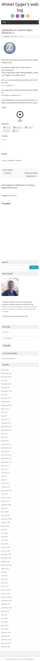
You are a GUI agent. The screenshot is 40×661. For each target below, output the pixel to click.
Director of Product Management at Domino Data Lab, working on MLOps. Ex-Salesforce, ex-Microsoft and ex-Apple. (19, 309)
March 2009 (5, 512)
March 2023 (5, 370)
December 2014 (6, 423)
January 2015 (5, 419)
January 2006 (5, 636)
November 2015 (6, 398)
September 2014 (6, 430)
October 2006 (5, 604)
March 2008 (5, 544)
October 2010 (5, 487)
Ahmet (7, 36)
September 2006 (6, 607)
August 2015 (5, 409)
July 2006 (4, 615)
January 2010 (5, 501)
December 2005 (6, 639)
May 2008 (4, 536)
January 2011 (5, 483)
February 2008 (5, 547)
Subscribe (6, 345)
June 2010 (4, 494)
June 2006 (4, 618)
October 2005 (5, 647)
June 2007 (4, 575)
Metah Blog (12, 196)
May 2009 (4, 508)
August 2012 (5, 465)
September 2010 (6, 490)
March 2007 (5, 586)
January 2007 (5, 593)
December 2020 (6, 377)
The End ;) (6, 173)
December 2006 (6, 597)
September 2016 (6, 391)
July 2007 (4, 572)
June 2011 (4, 476)
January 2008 (5, 551)
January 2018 (5, 387)
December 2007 (6, 554)
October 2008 (5, 522)
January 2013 (5, 451)
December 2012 (6, 455)
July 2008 (4, 529)
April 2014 (4, 437)
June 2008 (4, 533)
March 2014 (5, 440)
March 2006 (5, 629)
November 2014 (6, 426)
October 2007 (5, 561)
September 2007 (6, 565)
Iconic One (9, 659)
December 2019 (6, 384)
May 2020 (4, 380)
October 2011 (5, 472)
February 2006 (5, 632)
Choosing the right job (8, 358)
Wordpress (30, 659)
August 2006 (5, 611)
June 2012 (4, 469)
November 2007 (6, 558)
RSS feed (5, 332)
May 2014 (4, 433)
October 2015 (5, 401)
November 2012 (6, 458)
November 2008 (6, 519)
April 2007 (4, 583)
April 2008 (4, 540)
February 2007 (5, 590)
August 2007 (5, 568)
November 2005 (6, 643)
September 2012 (6, 462)
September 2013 (6, 448)
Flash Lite (11, 160)
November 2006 (6, 600)
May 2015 (4, 416)
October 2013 (5, 444)
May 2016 (4, 394)
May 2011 (4, 480)
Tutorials (18, 160)
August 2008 (5, 526)
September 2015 (6, 405)
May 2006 (4, 622)
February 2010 (5, 497)
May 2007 (4, 579)
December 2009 (6, 504)
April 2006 (4, 625)
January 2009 (5, 515)
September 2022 (6, 373)
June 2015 (4, 412)
